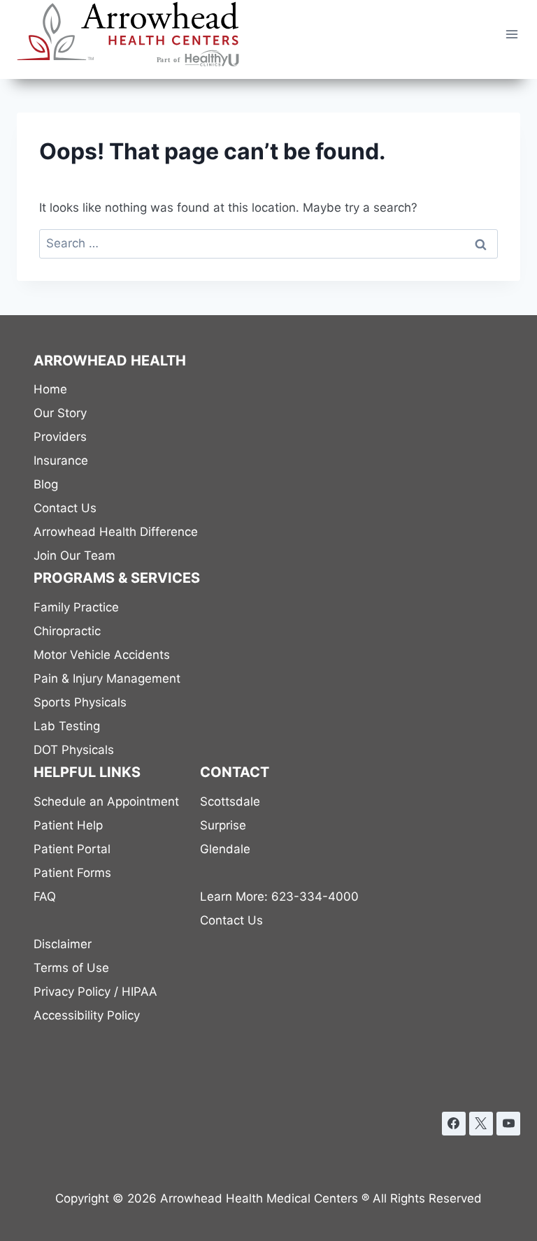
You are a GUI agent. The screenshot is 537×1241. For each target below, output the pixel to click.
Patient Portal (72, 849)
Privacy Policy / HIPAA (95, 992)
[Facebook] (454, 1123)
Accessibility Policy (87, 1015)
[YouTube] (508, 1123)
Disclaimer (63, 944)
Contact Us (65, 508)
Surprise (223, 825)
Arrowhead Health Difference (116, 532)
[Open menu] (511, 34)
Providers (60, 437)
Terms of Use (71, 968)
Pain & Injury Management (107, 678)
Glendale (225, 849)
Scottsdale (230, 801)
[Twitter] (481, 1123)
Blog (46, 484)
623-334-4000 (279, 896)
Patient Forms (72, 873)
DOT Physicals (74, 750)
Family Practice (76, 607)
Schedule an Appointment (106, 801)
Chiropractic (67, 631)
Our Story (60, 413)
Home (50, 389)
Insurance (61, 460)
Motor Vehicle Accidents (102, 655)
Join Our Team (74, 556)
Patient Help (68, 825)
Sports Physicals (80, 702)
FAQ (45, 896)
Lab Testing (67, 726)
